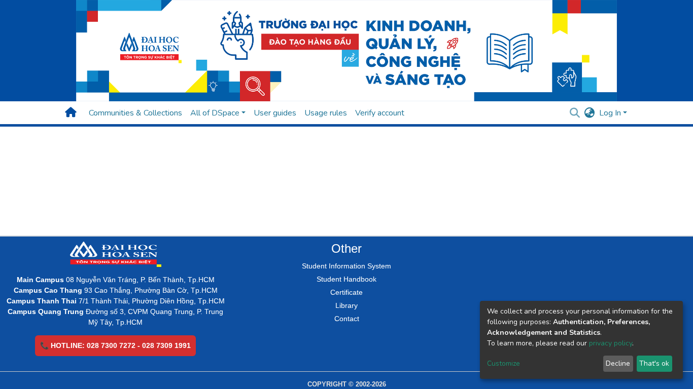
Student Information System (346, 266)
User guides (275, 113)
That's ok (654, 363)
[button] (589, 113)
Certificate (346, 292)
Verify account (379, 113)
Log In (610, 113)
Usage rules (325, 113)
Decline (618, 363)
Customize (503, 363)
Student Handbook (346, 279)
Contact (346, 319)
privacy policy (610, 343)
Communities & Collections (135, 113)
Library (346, 305)
